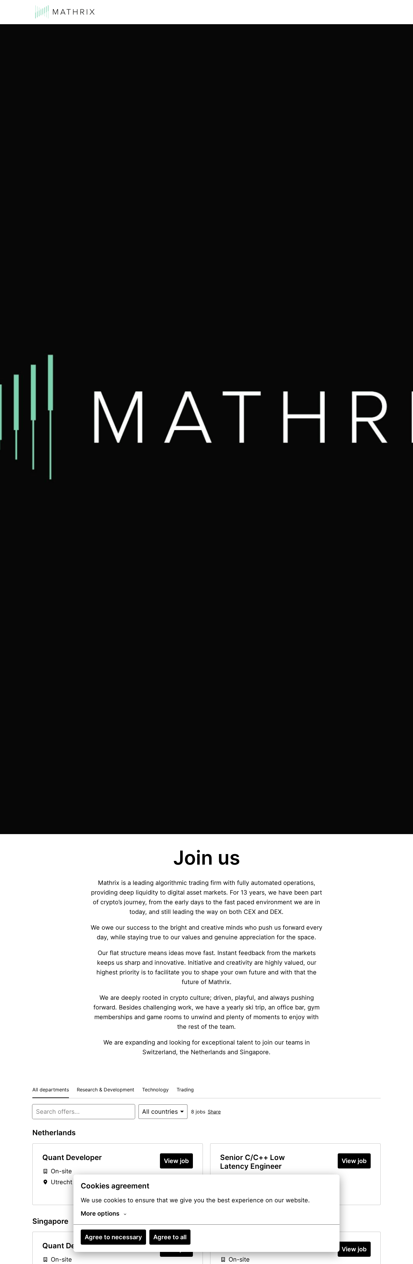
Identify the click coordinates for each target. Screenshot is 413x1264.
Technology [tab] (155, 1090)
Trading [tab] (185, 1090)
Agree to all (170, 1237)
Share (214, 1112)
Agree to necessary (113, 1237)
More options (100, 1213)
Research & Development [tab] (105, 1090)
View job (176, 1161)
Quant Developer (72, 1157)
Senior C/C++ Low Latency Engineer (252, 1162)
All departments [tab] (50, 1090)
